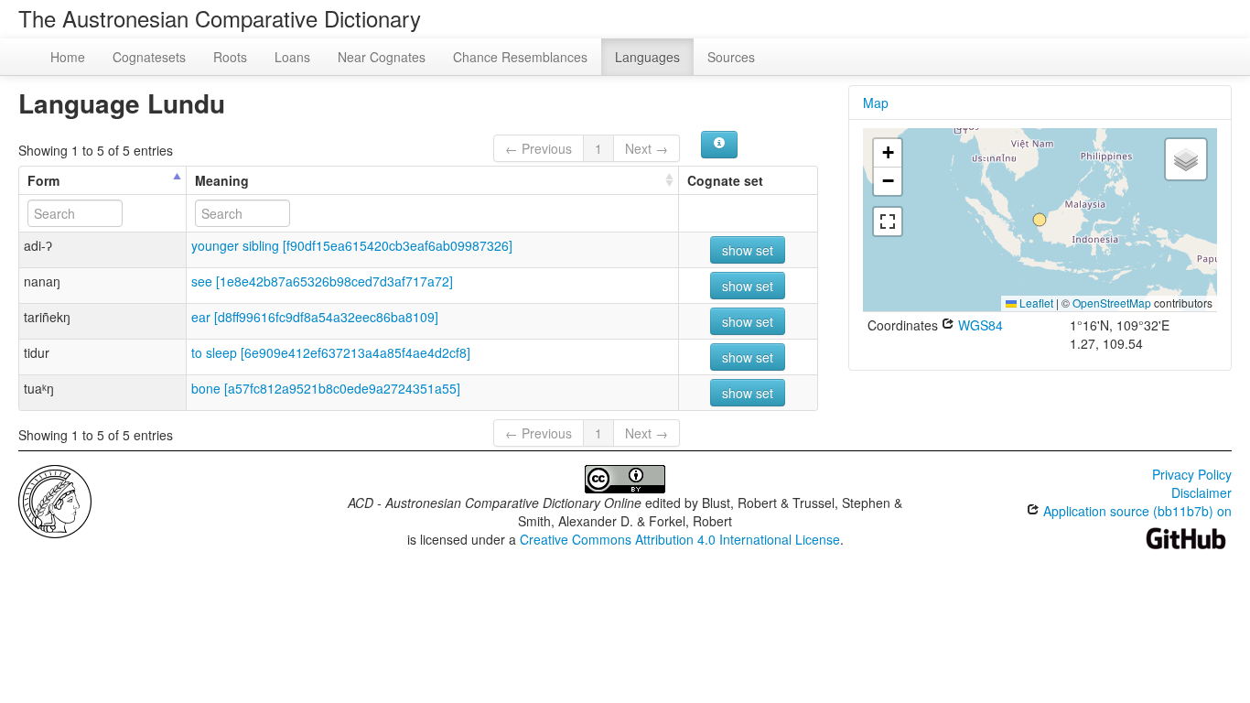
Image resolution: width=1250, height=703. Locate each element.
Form (43, 180)
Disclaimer (1201, 492)
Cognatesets (149, 57)
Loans (292, 57)
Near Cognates (382, 57)
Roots (230, 57)
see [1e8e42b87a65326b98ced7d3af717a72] (322, 281)
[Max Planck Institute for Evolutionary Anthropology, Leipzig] (55, 500)
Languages (647, 57)
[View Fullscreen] (887, 221)
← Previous (538, 148)
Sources (731, 57)
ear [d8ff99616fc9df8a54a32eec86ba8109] (314, 317)
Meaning (222, 180)
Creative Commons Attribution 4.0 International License (680, 539)
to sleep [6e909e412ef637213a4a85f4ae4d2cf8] (330, 352)
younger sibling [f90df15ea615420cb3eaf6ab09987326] (351, 245)
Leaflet (1035, 302)
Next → (646, 148)
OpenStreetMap (1111, 302)
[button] (1039, 220)
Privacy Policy (1192, 474)
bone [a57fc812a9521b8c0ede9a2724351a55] (325, 388)
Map (876, 102)
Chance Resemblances (520, 57)
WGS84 (978, 325)
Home (67, 57)
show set (747, 250)
